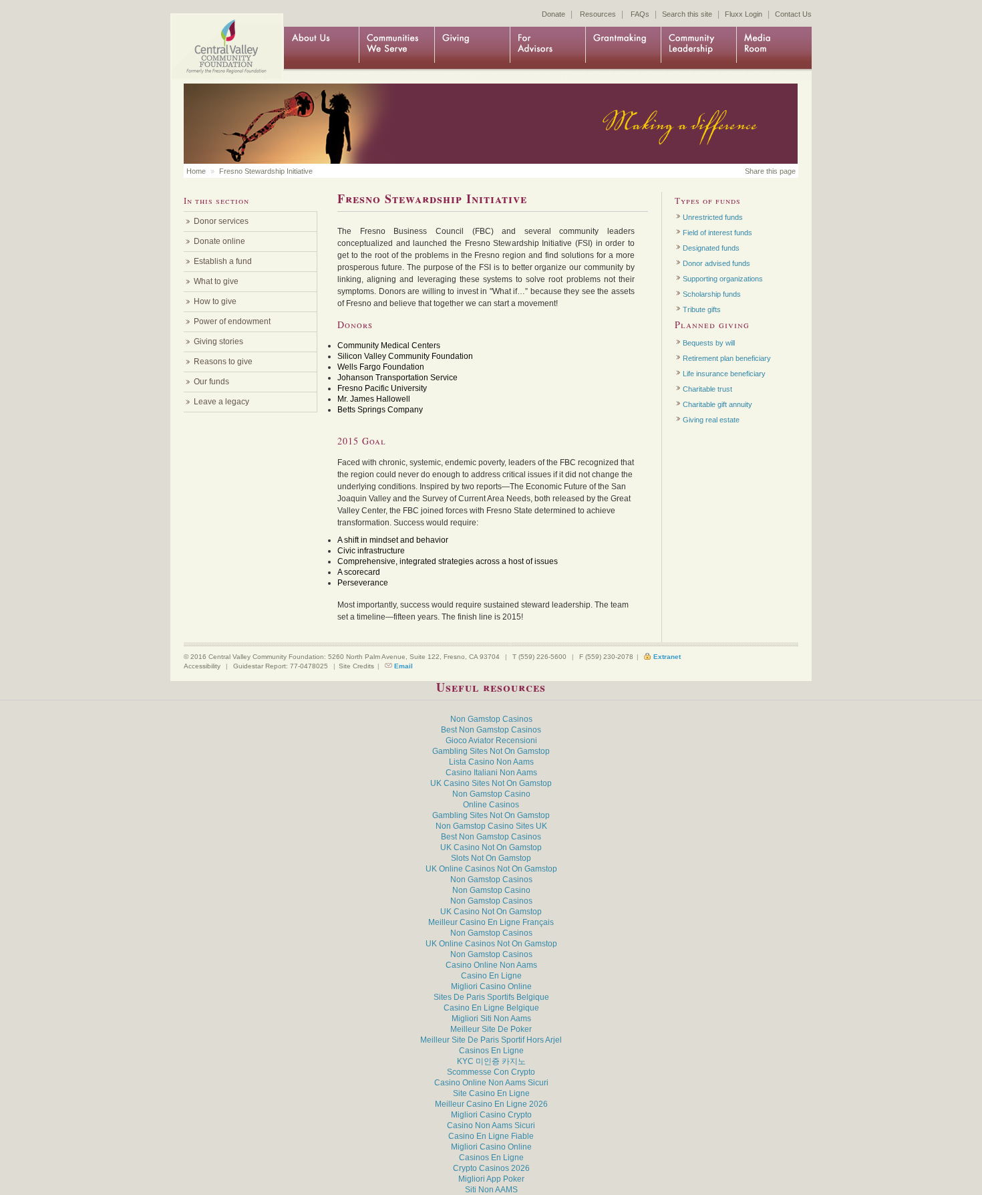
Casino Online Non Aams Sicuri (491, 1082)
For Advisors (547, 48)
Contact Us (793, 14)
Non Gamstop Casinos (491, 719)
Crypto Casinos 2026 (491, 1168)
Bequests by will (709, 343)
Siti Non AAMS (491, 1189)
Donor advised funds (716, 263)
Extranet (667, 656)
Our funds (211, 381)
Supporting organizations (723, 279)
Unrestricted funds (713, 217)
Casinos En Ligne (491, 1050)
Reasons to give (223, 361)
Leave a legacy (221, 401)
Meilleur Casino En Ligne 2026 (491, 1104)
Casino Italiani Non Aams (491, 772)
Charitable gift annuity (717, 404)
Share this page (770, 171)
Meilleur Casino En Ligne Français (491, 922)
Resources (598, 14)
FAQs (640, 14)
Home (223, 35)
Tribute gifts (702, 309)
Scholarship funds (712, 294)
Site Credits (356, 666)
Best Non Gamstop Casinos (491, 730)
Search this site (687, 14)
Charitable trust (707, 389)
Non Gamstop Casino (491, 794)
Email (403, 666)
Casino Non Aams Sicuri (491, 1125)
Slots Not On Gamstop (491, 858)
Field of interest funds (717, 233)
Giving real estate (711, 420)
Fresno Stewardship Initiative (266, 171)
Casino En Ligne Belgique (491, 1008)
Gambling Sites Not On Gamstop (491, 751)
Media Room (774, 48)
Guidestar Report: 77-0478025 (280, 666)
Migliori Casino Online (491, 986)
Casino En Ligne (491, 975)
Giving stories (218, 341)
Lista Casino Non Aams (491, 762)
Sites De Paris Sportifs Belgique (491, 997)
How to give (215, 301)
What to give (216, 281)
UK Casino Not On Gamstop (491, 847)
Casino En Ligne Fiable (491, 1136)
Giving (472, 48)
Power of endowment (232, 321)
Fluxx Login (743, 14)
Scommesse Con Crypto (491, 1072)
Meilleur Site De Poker (491, 1029)
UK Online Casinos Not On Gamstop (491, 869)
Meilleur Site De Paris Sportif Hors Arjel (491, 1040)
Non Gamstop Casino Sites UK (491, 826)
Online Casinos (491, 804)
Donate (553, 14)
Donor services (221, 221)
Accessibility (202, 666)
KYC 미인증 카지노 (491, 1061)
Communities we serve (396, 48)
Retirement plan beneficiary (727, 358)
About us (321, 48)
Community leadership (698, 48)
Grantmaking (623, 48)
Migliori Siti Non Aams (491, 1018)
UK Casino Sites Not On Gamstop (491, 783)
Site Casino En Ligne (491, 1093)
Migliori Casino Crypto (491, 1114)
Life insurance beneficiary (724, 374)
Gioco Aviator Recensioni (491, 740)
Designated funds (711, 248)
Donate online (219, 241)
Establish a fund (223, 261)
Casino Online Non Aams (491, 965)
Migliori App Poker (491, 1179)
